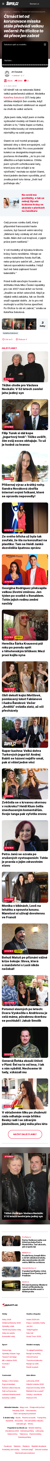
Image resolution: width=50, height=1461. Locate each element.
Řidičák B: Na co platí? (35, 1391)
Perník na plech (32, 1367)
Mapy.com (24, 1407)
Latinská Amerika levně (11, 1394)
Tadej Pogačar (32, 1330)
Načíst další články (25, 1134)
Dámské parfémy (27, 1431)
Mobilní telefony (35, 1428)
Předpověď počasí (37, 1407)
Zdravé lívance (32, 1357)
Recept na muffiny (33, 1354)
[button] (45, 44)
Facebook (8, 1446)
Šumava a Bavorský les (11, 1388)
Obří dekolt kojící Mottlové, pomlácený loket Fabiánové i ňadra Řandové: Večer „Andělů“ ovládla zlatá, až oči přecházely (23, 703)
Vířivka (30, 1424)
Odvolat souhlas (41, 1450)
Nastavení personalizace (25, 1453)
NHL (3, 1367)
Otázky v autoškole (34, 1394)
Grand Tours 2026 (33, 1336)
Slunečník (9, 1421)
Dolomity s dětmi (9, 1398)
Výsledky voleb (8, 1326)
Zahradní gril (21, 1424)
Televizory (23, 1434)
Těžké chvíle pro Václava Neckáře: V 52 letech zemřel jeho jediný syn (22, 389)
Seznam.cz (34, 4)
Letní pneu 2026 (32, 1381)
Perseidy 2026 (18, 1411)
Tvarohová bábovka (34, 1360)
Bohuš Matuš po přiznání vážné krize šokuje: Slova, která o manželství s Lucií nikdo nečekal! (24, 963)
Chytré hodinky (35, 1434)
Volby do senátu (8, 1333)
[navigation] (3, 4)
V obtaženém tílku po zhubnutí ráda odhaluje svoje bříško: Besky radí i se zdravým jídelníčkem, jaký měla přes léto (24, 1118)
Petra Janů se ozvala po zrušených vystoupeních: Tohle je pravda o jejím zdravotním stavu (25, 859)
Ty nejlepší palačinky (34, 1350)
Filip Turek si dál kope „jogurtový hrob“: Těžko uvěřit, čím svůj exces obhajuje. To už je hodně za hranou (24, 438)
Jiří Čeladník (16, 72)
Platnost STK (31, 1398)
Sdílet (20, 81)
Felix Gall (29, 1333)
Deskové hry (13, 1434)
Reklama (17, 1446)
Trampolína (41, 1418)
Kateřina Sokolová (14, 97)
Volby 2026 (6, 1320)
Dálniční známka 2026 (35, 1384)
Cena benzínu (31, 1411)
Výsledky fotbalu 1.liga (11, 1354)
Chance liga (6, 1350)
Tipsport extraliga (9, 1357)
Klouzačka (19, 1421)
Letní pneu (39, 1431)
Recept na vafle (32, 1364)
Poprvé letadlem (8, 1384)
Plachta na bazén (28, 1418)
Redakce (26, 1446)
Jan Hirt (29, 1326)
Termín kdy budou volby (11, 1330)
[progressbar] (25, 64)
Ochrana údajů (27, 1450)
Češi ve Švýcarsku (9, 1391)
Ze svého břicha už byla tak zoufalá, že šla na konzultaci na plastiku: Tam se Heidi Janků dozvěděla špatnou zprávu (24, 542)
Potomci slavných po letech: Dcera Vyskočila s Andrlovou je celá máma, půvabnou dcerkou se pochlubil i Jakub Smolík (24, 1014)
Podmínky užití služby (10, 1450)
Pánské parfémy (24, 1437)
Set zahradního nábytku (34, 1421)
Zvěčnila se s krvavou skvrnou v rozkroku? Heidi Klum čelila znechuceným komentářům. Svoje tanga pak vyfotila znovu (24, 808)
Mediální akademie (39, 1446)
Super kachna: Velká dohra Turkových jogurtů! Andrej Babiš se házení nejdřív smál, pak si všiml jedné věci (23, 756)
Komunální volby (8, 1336)
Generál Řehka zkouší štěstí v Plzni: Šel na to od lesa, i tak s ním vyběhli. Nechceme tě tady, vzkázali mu (23, 1066)
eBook (10, 81)
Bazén (18, 1418)
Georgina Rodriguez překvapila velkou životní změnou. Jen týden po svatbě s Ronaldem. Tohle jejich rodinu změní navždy (24, 595)
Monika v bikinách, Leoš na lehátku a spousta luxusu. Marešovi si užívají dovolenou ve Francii (23, 911)
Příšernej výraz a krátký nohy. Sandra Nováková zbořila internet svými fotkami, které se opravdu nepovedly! (23, 490)
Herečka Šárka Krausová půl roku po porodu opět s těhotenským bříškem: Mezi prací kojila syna (23, 649)
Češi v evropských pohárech (24, 1414)
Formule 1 (6, 1364)
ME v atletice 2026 (9, 1360)
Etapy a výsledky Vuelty (35, 1323)
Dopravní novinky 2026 (35, 1388)
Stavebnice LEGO (12, 1431)
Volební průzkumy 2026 (11, 1323)
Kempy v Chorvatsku (10, 1381)
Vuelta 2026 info (32, 1320)
